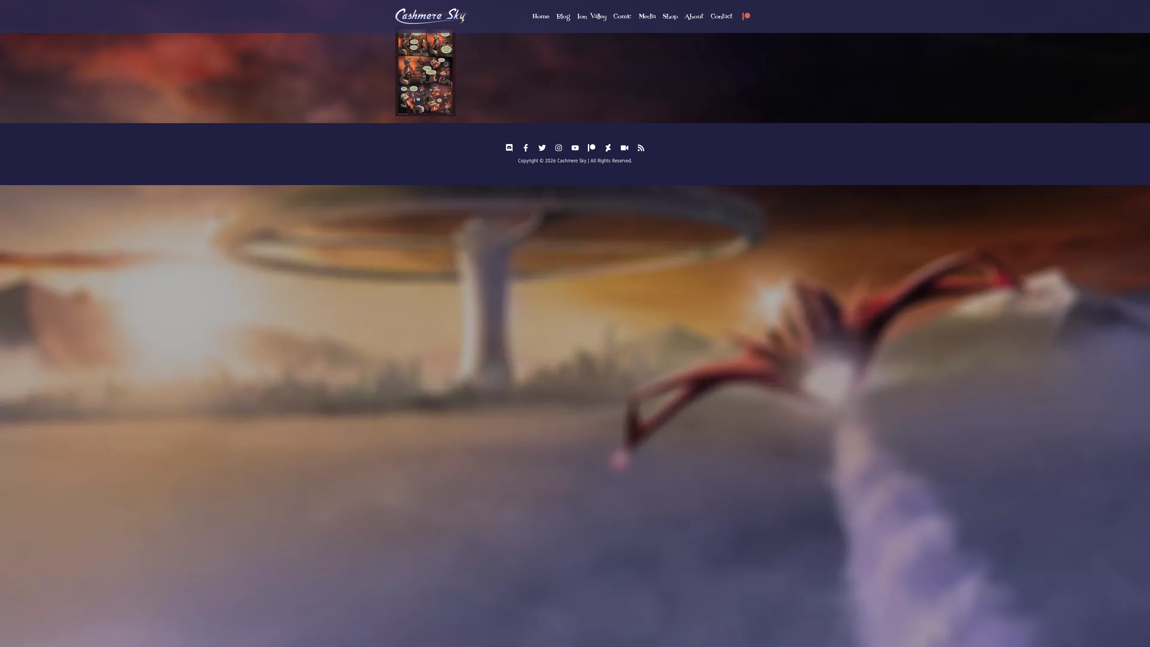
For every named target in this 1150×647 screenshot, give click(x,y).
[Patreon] (746, 16)
